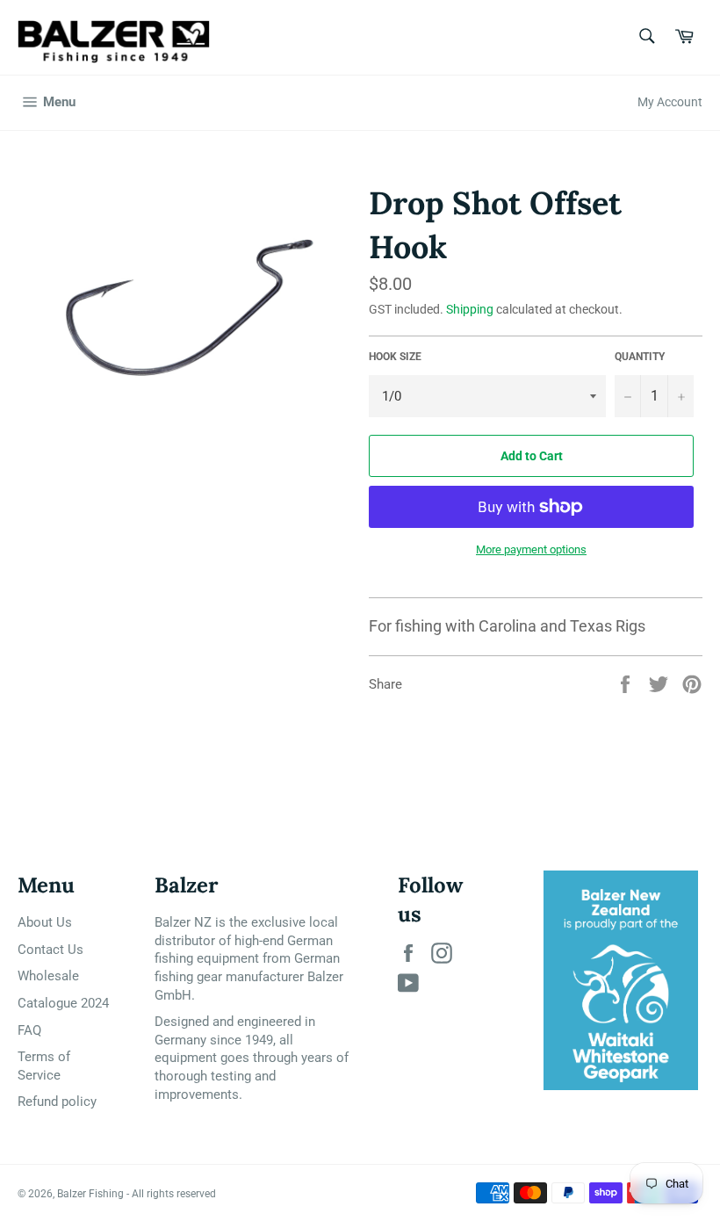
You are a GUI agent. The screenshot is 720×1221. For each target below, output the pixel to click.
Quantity (640, 356)
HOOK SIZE (395, 356)
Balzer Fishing (90, 1194)
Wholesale (48, 976)
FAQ (29, 1030)
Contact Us (50, 949)
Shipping (469, 309)
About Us (45, 922)
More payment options (531, 549)
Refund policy (57, 1101)
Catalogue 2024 (63, 1003)
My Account (669, 102)
